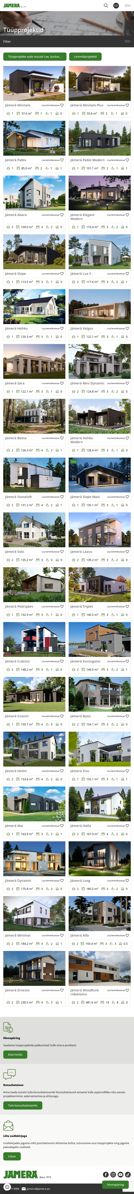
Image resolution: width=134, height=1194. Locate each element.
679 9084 (14, 115)
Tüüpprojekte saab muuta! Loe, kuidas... (35, 56)
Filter (7, 41)
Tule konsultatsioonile (22, 1105)
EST (116, 5)
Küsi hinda (15, 1054)
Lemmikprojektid (85, 56)
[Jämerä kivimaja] (14, 5)
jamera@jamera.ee (110, 115)
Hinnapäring (115, 1184)
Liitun (12, 1156)
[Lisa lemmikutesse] (53, 105)
